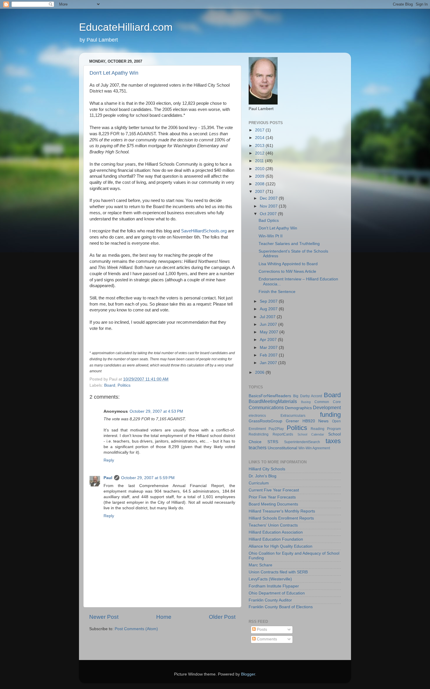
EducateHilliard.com (126, 27)
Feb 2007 (269, 355)
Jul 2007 (268, 317)
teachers (257, 447)
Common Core (327, 402)
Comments (266, 639)
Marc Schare (260, 565)
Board (109, 385)
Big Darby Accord (307, 396)
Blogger (248, 674)
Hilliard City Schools (267, 469)
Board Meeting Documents (273, 504)
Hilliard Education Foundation (276, 539)
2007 (260, 191)
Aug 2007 (269, 309)
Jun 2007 (269, 324)
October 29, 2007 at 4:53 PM (156, 411)
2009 (260, 176)
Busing (306, 402)
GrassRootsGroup (265, 421)
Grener (292, 421)
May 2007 (269, 332)
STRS (272, 442)
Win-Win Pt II (271, 236)
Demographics (298, 408)
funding (330, 414)
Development (327, 407)
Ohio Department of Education (277, 593)
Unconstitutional (282, 448)
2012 (260, 153)
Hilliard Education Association (276, 532)
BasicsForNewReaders (270, 396)
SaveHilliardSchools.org (204, 231)
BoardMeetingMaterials (273, 401)
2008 (260, 184)
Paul (108, 478)
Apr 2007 (269, 339)
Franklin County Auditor (270, 600)
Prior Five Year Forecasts (272, 497)
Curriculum (259, 483)
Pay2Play (276, 429)
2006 (260, 372)
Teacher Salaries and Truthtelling (289, 243)
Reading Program (326, 429)
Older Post (222, 617)
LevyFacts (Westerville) (270, 579)
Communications (266, 407)
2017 (260, 130)
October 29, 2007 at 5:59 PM (148, 478)
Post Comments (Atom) (136, 629)
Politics (124, 385)
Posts (261, 629)
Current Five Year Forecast (274, 490)
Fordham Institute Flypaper (274, 586)
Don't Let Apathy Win (114, 73)
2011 (260, 161)
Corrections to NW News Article (287, 271)
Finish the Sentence (277, 291)
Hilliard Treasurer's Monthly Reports (282, 511)
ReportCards (283, 434)
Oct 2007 (269, 214)
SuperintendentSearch (302, 442)
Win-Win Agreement (314, 448)
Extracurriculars (293, 416)
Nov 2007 (269, 206)
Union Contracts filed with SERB (278, 572)
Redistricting (259, 434)
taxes (333, 441)
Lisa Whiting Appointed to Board (288, 264)
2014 (260, 138)
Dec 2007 (269, 198)
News (323, 421)
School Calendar (310, 434)
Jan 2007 (269, 363)
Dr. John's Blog (262, 476)
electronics (257, 416)
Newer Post (103, 617)
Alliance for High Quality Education (280, 546)
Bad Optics (269, 220)
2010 (260, 169)
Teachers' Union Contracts (273, 525)
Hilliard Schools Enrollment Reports (281, 518)
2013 (260, 145)
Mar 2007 (269, 347)
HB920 (308, 421)
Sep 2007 (269, 301)
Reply (109, 460)
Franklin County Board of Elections (281, 607)
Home (163, 617)
